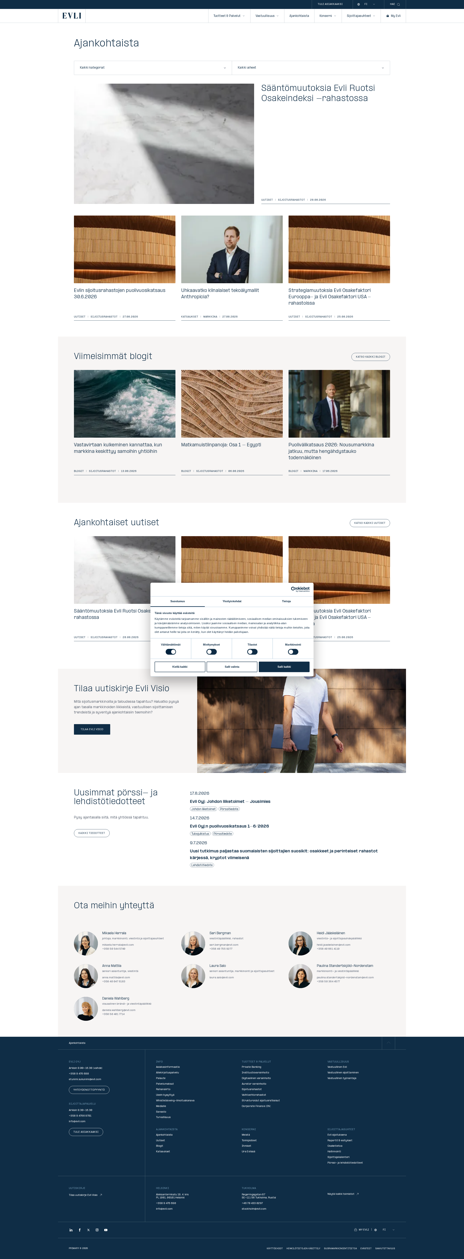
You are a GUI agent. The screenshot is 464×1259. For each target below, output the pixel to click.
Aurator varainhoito (254, 1084)
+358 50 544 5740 (113, 949)
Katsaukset (189, 317)
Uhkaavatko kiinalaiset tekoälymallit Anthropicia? (220, 294)
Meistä (246, 1135)
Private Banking (251, 1067)
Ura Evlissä (248, 1151)
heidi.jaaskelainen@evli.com (334, 945)
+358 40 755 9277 (221, 949)
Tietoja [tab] (286, 601)
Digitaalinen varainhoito (256, 1078)
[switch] (211, 652)
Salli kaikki (284, 666)
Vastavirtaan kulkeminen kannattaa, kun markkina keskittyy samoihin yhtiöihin (118, 448)
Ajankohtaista (299, 16)
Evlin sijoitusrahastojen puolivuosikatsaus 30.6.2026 (119, 294)
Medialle (161, 1106)
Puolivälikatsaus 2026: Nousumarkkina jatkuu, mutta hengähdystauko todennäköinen (331, 451)
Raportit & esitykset (340, 1140)
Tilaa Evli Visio (92, 729)
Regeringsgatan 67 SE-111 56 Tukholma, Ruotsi (259, 1196)
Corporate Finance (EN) (256, 1106)
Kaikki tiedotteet (91, 833)
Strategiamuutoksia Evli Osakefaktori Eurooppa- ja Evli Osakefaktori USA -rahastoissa (330, 297)
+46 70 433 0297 (252, 1203)
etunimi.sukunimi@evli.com (85, 1079)
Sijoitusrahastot (291, 200)
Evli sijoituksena (337, 1135)
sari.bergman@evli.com (224, 945)
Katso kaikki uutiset (370, 523)
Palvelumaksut (165, 1084)
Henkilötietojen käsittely (303, 1249)
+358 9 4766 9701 (80, 1116)
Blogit (79, 471)
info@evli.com (77, 1121)
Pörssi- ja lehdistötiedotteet (345, 1163)
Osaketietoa (335, 1146)
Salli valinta (232, 666)
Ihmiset (246, 1146)
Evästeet (366, 1249)
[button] (290, 801)
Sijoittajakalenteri (339, 1157)
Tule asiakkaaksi (330, 4)
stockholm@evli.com (254, 1209)
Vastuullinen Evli (337, 1067)
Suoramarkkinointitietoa (340, 1249)
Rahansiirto (163, 1089)
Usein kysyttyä (165, 1095)
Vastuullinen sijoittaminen (343, 1072)
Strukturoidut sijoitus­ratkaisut (261, 1100)
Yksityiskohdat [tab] (232, 601)
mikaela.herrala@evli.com (118, 945)
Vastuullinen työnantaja (342, 1078)
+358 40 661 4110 (328, 949)
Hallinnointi (334, 1151)
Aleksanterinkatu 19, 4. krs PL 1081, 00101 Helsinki (172, 1196)
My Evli (396, 16)
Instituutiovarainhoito (255, 1072)
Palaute (161, 1078)
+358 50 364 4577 (328, 981)
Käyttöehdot (275, 1249)
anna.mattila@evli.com (116, 977)
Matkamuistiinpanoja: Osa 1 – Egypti (221, 445)
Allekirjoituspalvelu (167, 1072)
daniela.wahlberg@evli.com (118, 1010)
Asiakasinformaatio (168, 1067)
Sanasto (161, 1112)
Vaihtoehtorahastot (254, 1095)
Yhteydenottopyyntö (89, 1090)
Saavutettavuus (385, 1249)
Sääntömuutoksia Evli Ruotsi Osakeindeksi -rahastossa (318, 93)
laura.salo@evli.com (222, 977)
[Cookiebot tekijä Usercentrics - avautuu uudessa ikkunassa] (294, 589)
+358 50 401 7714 (113, 1014)
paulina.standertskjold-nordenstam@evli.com (345, 977)
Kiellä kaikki (179, 666)
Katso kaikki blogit (371, 357)
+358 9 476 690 (79, 1073)
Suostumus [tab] (177, 601)
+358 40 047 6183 (113, 981)
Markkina (210, 317)
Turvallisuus (163, 1117)
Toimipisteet (249, 1140)
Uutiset (267, 200)
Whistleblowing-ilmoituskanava (175, 1100)
